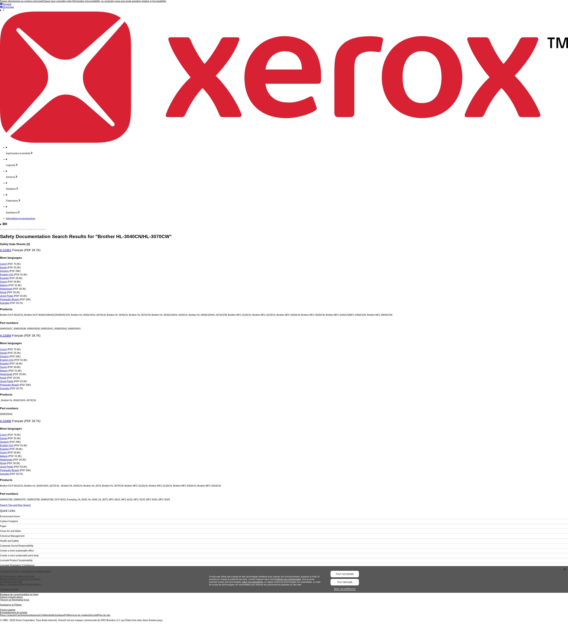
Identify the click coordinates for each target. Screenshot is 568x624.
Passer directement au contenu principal (21, 1)
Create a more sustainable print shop (19, 555)
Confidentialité (47, 615)
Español (4, 278)
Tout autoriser (345, 574)
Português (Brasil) (9, 299)
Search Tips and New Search (15, 505)
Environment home (10, 516)
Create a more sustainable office (17, 550)
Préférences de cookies (76, 615)
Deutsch (4, 271)
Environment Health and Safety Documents (22, 229)
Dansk (3, 267)
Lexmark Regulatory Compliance (17, 565)
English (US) (6, 274)
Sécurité (93, 615)
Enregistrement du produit (13, 612)
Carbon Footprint (9, 521)
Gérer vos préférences (344, 588)
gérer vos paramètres (252, 582)
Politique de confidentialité (288, 579)
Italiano (4, 285)
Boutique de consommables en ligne (19, 594)
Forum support (7, 610)
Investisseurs (32, 615)
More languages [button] (11, 257)
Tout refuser (344, 582)
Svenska (4, 303)
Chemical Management (12, 536)
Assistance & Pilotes (11, 605)
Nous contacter (8, 615)
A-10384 (5, 335)
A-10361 (5, 250)
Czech (3, 264)
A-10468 (5, 421)
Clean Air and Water (10, 531)
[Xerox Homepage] (284, 142)
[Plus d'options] (284, 10)
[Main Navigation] (284, 224)
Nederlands (6, 289)
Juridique (59, 615)
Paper (3, 526)
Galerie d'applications (11, 597)
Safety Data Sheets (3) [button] (15, 244)
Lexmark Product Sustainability (16, 560)
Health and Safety (9, 541)
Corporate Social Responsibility (16, 545)
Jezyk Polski (6, 296)
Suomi (3, 281)
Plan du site (104, 615)
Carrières (21, 615)
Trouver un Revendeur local (14, 600)
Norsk (3, 292)
